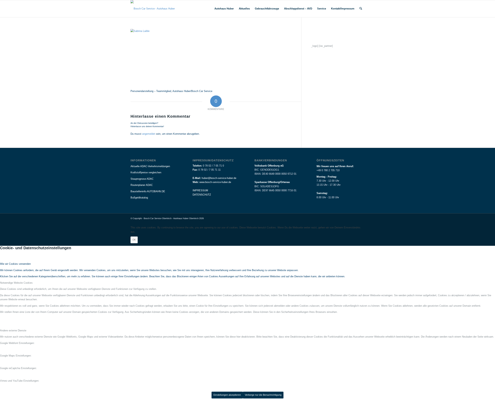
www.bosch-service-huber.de (215, 182)
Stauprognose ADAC (142, 178)
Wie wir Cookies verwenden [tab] (15, 263)
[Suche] (360, 8)
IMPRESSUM (200, 190)
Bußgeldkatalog (139, 197)
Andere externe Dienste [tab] (13, 330)
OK (134, 239)
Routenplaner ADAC (142, 185)
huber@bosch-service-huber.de (219, 178)
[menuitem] (224, 8)
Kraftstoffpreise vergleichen (146, 172)
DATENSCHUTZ (202, 194)
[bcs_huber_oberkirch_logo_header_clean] (153, 8)
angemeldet (148, 133)
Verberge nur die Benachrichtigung (263, 395)
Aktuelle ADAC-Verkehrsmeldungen (150, 166)
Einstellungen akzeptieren (227, 395)
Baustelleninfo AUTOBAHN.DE (148, 191)
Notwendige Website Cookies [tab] (16, 282)
